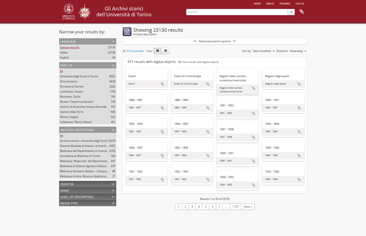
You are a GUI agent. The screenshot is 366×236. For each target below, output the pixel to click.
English (64, 57)
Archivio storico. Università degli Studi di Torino (89, 141)
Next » (248, 207)
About (270, 3)
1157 (235, 207)
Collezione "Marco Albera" (76, 122)
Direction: (282, 51)
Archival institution (77, 129)
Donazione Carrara (71, 86)
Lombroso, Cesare (71, 91)
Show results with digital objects (200, 62)
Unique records (69, 47)
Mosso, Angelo (69, 117)
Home (257, 3)
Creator (67, 184)
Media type (69, 203)
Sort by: (247, 51)
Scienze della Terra (71, 112)
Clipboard (301, 11)
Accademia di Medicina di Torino (80, 156)
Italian (64, 52)
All (61, 71)
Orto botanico (69, 81)
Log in (300, 3)
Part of (66, 65)
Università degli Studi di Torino (79, 76)
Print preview (135, 51)
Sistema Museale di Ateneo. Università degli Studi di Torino (96, 146)
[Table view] (165, 51)
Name (64, 190)
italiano (285, 3)
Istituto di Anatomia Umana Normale (83, 107)
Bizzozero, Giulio (70, 96)
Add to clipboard (162, 84)
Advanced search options (214, 41)
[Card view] (158, 51)
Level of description (76, 196)
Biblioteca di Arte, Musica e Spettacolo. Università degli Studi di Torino (103, 176)
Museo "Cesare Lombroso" (77, 102)
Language (68, 41)
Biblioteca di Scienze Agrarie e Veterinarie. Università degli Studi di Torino (105, 166)
